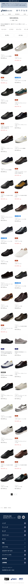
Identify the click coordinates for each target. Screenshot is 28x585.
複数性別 (5, 507)
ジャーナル (5, 546)
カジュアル (18, 29)
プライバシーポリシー (7, 567)
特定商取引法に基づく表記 (8, 570)
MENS (9, 14)
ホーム (2, 507)
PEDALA (9, 507)
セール (4, 539)
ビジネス (11, 29)
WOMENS (17, 14)
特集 (3, 543)
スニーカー (3, 29)
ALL (3, 14)
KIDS (25, 14)
